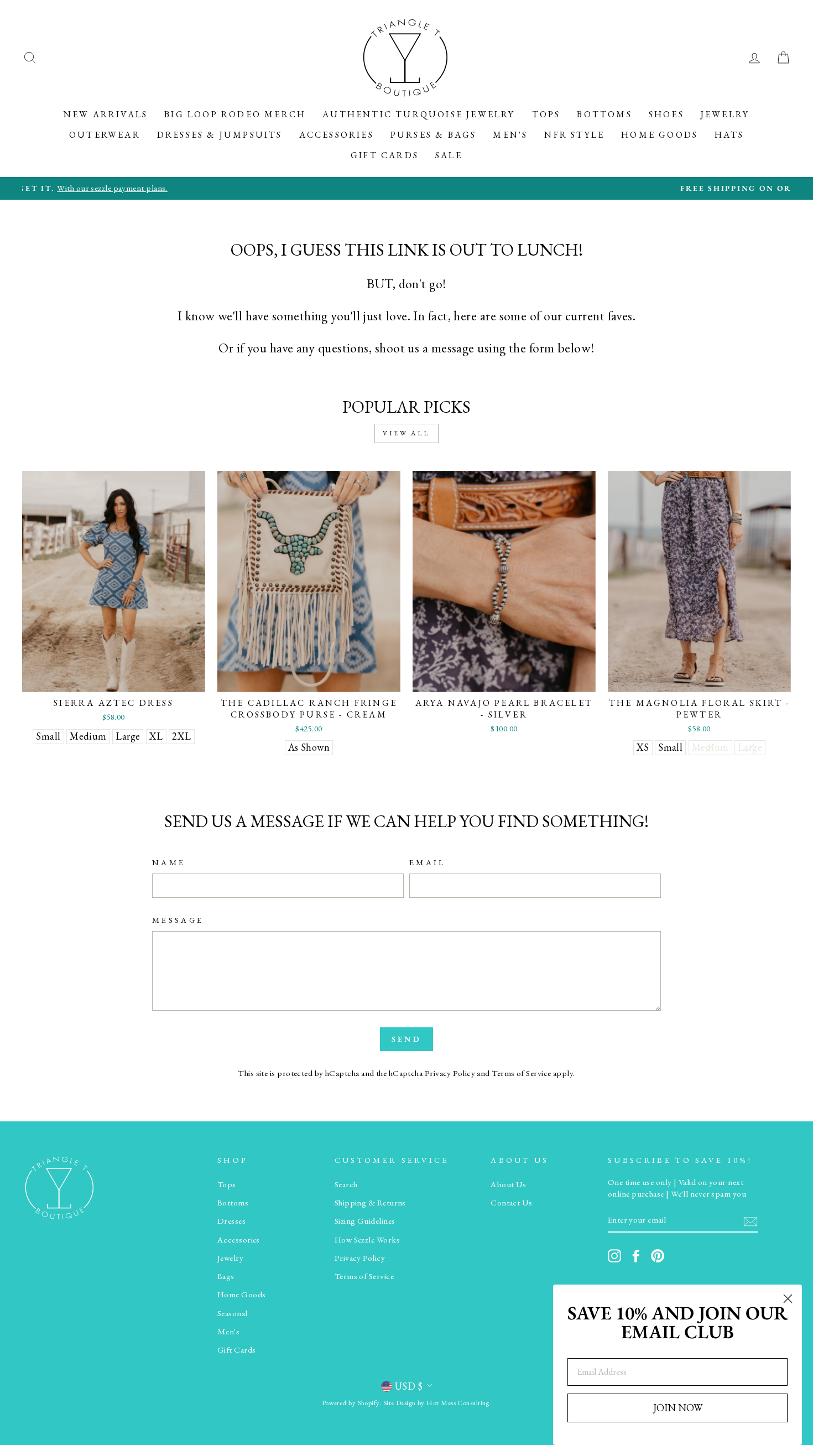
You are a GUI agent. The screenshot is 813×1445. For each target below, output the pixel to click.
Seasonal (232, 1313)
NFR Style (574, 135)
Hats (729, 135)
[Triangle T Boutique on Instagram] (614, 1255)
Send (406, 1039)
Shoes (666, 114)
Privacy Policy (450, 1073)
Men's (510, 135)
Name (168, 862)
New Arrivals (106, 114)
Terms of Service (521, 1073)
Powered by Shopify (350, 1402)
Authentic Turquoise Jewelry (418, 114)
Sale (448, 155)
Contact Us (512, 1202)
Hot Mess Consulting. (458, 1402)
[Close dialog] (788, 1298)
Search (346, 1184)
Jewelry (725, 114)
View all (406, 433)
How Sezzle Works (367, 1239)
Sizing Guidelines (365, 1220)
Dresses (231, 1220)
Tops (546, 114)
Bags (225, 1276)
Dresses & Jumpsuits (220, 135)
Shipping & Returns (370, 1202)
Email (427, 862)
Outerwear (104, 135)
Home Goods (659, 135)
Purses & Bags (433, 135)
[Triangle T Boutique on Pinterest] (657, 1255)
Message (178, 919)
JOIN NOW (677, 1407)
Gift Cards (385, 155)
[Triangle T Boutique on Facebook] (636, 1255)
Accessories (336, 135)
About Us (509, 1184)
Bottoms (604, 114)
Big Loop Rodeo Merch (235, 114)
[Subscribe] (750, 1220)
